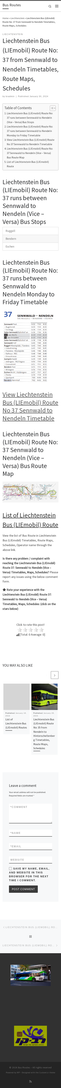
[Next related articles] (54, 675)
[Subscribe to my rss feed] (30, 1081)
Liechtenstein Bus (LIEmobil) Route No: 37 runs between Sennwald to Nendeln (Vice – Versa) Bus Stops (30, 118)
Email (15, 846)
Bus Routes (24, 1067)
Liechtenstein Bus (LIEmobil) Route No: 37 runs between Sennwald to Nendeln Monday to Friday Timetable (30, 131)
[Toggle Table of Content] (51, 108)
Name (15, 832)
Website (17, 859)
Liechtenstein (17, 18)
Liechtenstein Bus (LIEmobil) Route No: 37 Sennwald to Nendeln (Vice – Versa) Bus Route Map (30, 153)
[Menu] (56, 6)
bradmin (10, 96)
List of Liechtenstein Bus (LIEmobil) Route (28, 164)
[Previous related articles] (46, 675)
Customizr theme (47, 1072)
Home (6, 18)
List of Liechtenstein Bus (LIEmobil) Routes (16, 723)
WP (18, 1072)
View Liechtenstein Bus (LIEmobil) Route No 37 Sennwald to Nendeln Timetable (30, 142)
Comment (18, 807)
